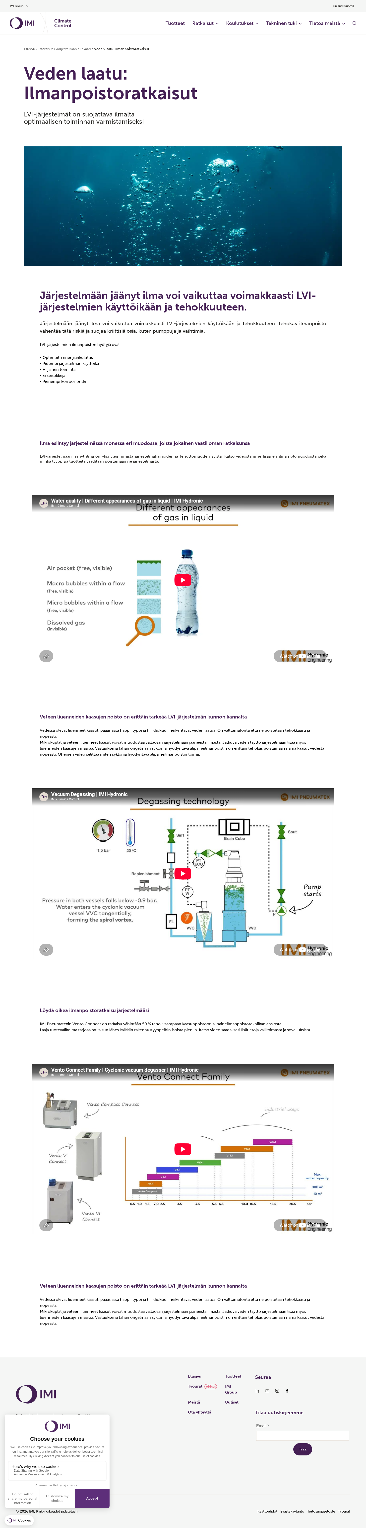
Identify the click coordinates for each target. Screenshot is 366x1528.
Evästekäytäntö (292, 1511)
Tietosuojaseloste (321, 1511)
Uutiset (232, 1402)
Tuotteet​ (175, 23)
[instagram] (277, 1391)
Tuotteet (233, 1376)
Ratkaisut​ (203, 23)
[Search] (355, 23)
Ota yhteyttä (199, 1412)
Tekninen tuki (281, 23)
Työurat (195, 1386)
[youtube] (267, 1391)
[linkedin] (257, 1391)
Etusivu (29, 49)
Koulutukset (239, 23)
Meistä (194, 1402)
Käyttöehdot (267, 1511)
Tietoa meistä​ (324, 23)
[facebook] (287, 1391)
